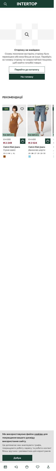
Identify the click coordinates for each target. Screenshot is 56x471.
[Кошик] (27, 467)
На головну (27, 76)
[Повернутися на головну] (27, 3)
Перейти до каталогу (27, 69)
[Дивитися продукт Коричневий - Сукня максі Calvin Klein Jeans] (14, 121)
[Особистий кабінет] (48, 467)
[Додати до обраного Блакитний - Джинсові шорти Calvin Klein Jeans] (47, 109)
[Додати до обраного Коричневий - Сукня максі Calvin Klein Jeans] (22, 109)
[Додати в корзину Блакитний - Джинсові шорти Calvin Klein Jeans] (47, 141)
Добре (17, 458)
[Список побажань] (38, 467)
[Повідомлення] (48, 4)
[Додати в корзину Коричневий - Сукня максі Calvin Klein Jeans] (22, 141)
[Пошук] (5, 4)
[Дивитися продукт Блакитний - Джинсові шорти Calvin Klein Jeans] (39, 121)
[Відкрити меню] (16, 467)
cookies (38, 434)
